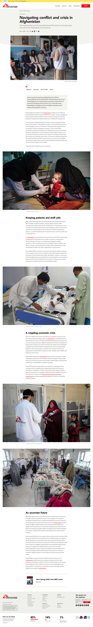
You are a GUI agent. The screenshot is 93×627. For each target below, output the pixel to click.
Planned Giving (30, 603)
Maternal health (44, 89)
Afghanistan (28, 89)
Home (21, 10)
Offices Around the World (61, 597)
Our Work (57, 5)
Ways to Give (29, 599)
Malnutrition (36, 89)
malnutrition (58, 522)
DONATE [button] (86, 6)
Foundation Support (30, 604)
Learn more (23, 1)
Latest (70, 5)
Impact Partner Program (31, 602)
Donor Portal (29, 597)
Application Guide (45, 607)
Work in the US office (45, 604)
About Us (64, 5)
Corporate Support (30, 605)
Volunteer (43, 599)
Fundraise (43, 597)
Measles (51, 89)
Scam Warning (59, 607)
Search (88, 3)
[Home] (14, 5)
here (45, 107)
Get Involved (76, 5)
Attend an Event (44, 598)
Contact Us (58, 604)
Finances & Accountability (31, 598)
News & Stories (27, 10)
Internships (44, 608)
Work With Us (83, 3)
